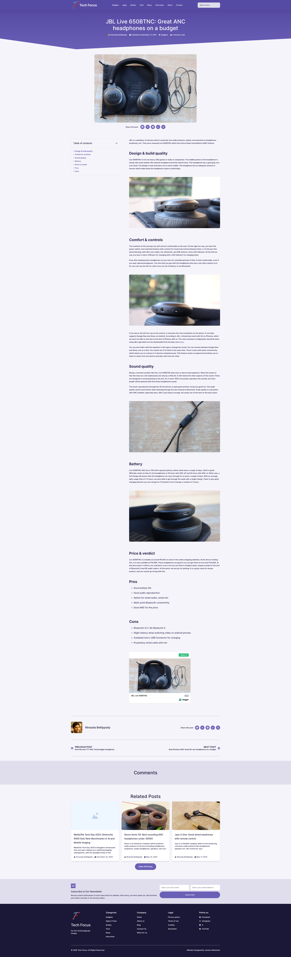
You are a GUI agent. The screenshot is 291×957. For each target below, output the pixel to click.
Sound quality (80, 158)
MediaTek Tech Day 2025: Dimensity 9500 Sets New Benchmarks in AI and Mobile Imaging (94, 838)
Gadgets (164, 35)
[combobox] (209, 5)
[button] (142, 127)
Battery (78, 161)
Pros (77, 168)
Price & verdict (81, 165)
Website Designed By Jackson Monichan (203, 950)
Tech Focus (88, 5)
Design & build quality (84, 151)
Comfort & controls (82, 154)
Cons (77, 171)
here (182, 342)
